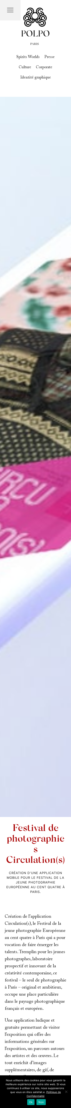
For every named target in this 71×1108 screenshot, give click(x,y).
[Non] (66, 1092)
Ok (31, 1102)
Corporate (44, 67)
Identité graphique (35, 77)
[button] (10, 10)
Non (41, 1102)
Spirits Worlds (28, 57)
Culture (25, 67)
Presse (49, 57)
